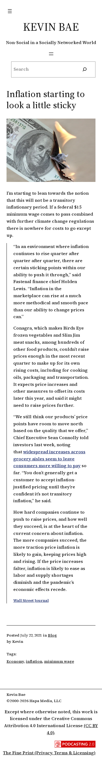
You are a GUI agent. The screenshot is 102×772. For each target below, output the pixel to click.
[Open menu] (10, 11)
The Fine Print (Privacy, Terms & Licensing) (49, 753)
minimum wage (59, 661)
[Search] (84, 69)
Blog (52, 635)
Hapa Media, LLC (45, 700)
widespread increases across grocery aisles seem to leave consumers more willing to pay (49, 459)
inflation (34, 661)
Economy (15, 661)
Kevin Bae (51, 27)
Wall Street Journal (31, 600)
